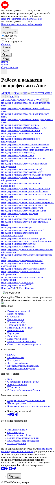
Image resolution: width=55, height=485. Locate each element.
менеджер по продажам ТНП (16, 285)
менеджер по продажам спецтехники (20, 130)
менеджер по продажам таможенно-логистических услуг (20, 234)
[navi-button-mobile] (4, 71)
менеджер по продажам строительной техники (25, 188)
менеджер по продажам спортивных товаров (24, 147)
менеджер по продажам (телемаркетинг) (22, 260)
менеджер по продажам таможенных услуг (23, 238)
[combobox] (14, 476)
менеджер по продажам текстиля (18, 243)
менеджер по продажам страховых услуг (22, 172)
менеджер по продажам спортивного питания (25, 144)
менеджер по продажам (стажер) (18, 152)
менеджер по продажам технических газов (23, 268)
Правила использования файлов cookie (21, 24)
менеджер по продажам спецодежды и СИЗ (24, 127)
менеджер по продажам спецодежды (20, 125)
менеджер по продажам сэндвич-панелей (22, 230)
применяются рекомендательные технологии (26, 450)
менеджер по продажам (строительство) (22, 208)
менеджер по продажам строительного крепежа (26, 174)
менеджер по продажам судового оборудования (26, 219)
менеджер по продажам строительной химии (24, 191)
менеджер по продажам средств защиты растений (27, 150)
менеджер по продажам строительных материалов (27, 202)
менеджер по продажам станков (17, 155)
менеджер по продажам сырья (16, 227)
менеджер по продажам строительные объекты (25, 199)
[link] (6, 55)
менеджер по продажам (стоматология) (21, 169)
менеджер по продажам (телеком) (18, 246)
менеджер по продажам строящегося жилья (23, 210)
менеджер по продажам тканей (17, 282)
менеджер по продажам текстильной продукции (26, 241)
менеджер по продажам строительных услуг (24, 205)
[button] (4, 62)
